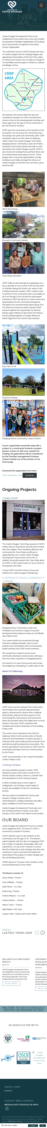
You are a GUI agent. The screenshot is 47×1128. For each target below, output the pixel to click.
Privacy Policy (15, 1121)
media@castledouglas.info (21, 1105)
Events (8, 1091)
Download (29, 475)
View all (6, 930)
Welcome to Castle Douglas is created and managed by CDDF (23, 1009)
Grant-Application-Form (12, 475)
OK (43, 1125)
